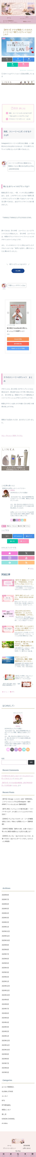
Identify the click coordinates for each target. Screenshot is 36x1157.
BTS (5, 526)
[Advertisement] (18, 864)
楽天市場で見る (18, 343)
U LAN (18, 271)
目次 (16, 108)
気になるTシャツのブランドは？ (19, 116)
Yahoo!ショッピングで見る (18, 348)
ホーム (9, 1145)
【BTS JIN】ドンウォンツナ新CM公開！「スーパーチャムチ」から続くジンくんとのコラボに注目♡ (17, 811)
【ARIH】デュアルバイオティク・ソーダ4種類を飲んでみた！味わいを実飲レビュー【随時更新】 (17, 821)
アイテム (20, 435)
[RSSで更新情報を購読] (25, 520)
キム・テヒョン (6, 435)
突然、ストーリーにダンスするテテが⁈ (20, 113)
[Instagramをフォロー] (17, 520)
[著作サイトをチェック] (11, 520)
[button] (23, 65)
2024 (14, 435)
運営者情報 (26, 1145)
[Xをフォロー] (14, 520)
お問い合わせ (27, 1148)
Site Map (18, 1151)
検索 (2, 758)
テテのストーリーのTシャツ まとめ (19, 119)
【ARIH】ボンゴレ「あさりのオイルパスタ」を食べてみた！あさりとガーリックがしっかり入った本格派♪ (18, 838)
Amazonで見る (18, 339)
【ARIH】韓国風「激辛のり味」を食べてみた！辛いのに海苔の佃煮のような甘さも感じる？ (18, 830)
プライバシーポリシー (9, 1148)
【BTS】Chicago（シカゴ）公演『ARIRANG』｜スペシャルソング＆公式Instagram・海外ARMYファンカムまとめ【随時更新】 (17, 801)
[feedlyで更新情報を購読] (22, 520)
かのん (12, 490)
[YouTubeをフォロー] (19, 520)
